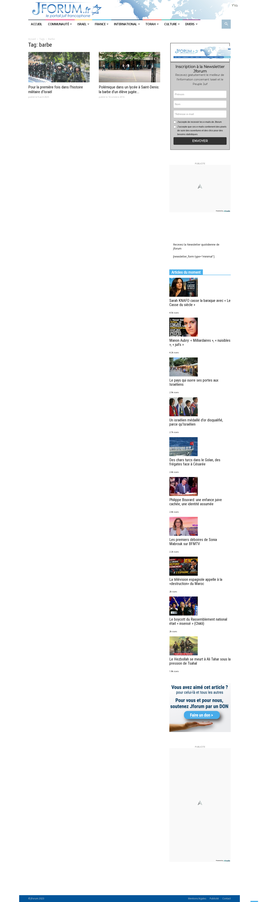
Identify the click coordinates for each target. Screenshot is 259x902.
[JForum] (129, 10)
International (125, 24)
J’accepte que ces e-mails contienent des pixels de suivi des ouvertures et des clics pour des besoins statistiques (201, 130)
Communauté (58, 24)
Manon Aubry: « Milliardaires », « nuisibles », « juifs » (199, 342)
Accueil (37, 24)
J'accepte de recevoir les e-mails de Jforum (199, 122)
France (100, 24)
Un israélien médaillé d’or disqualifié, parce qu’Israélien (196, 422)
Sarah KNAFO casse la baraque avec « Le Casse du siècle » (200, 302)
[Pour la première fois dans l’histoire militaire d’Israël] (59, 67)
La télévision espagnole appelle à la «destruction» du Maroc (195, 581)
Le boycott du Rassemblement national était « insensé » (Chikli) (198, 621)
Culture (170, 24)
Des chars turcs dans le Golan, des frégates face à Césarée (194, 462)
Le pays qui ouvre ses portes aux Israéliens (193, 382)
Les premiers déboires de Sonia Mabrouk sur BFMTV (193, 541)
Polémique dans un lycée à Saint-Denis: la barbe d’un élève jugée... (129, 89)
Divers (190, 24)
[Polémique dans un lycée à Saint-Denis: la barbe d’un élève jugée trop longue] (129, 67)
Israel (81, 24)
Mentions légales (197, 898)
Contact (226, 898)
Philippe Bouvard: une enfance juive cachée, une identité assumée (195, 501)
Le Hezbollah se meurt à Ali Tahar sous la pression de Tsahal (200, 661)
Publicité (214, 898)
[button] (226, 24)
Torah (150, 24)
